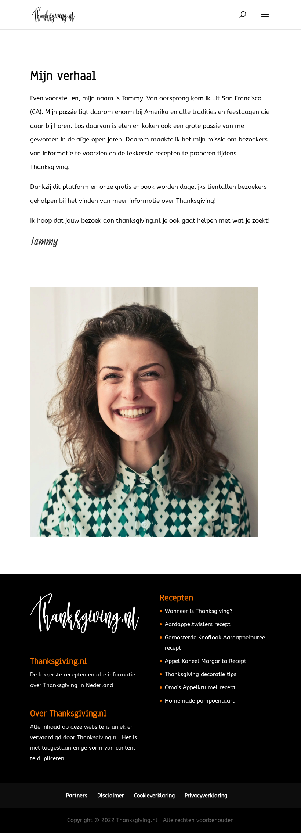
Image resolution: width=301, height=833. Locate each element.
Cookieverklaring (154, 796)
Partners (76, 796)
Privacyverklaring (206, 796)
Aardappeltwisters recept (198, 624)
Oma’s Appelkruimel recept (200, 687)
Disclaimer (110, 796)
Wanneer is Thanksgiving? (198, 611)
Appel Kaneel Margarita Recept (205, 661)
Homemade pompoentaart (200, 700)
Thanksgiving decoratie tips (200, 674)
